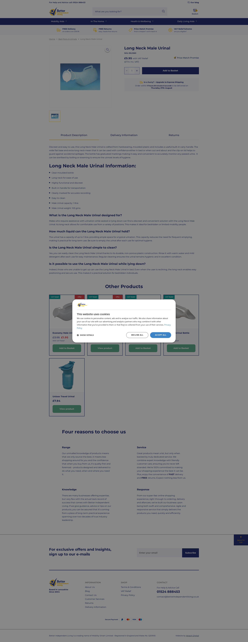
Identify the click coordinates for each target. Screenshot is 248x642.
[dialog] (124, 320)
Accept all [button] (160, 335)
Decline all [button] (137, 335)
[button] (85, 335)
